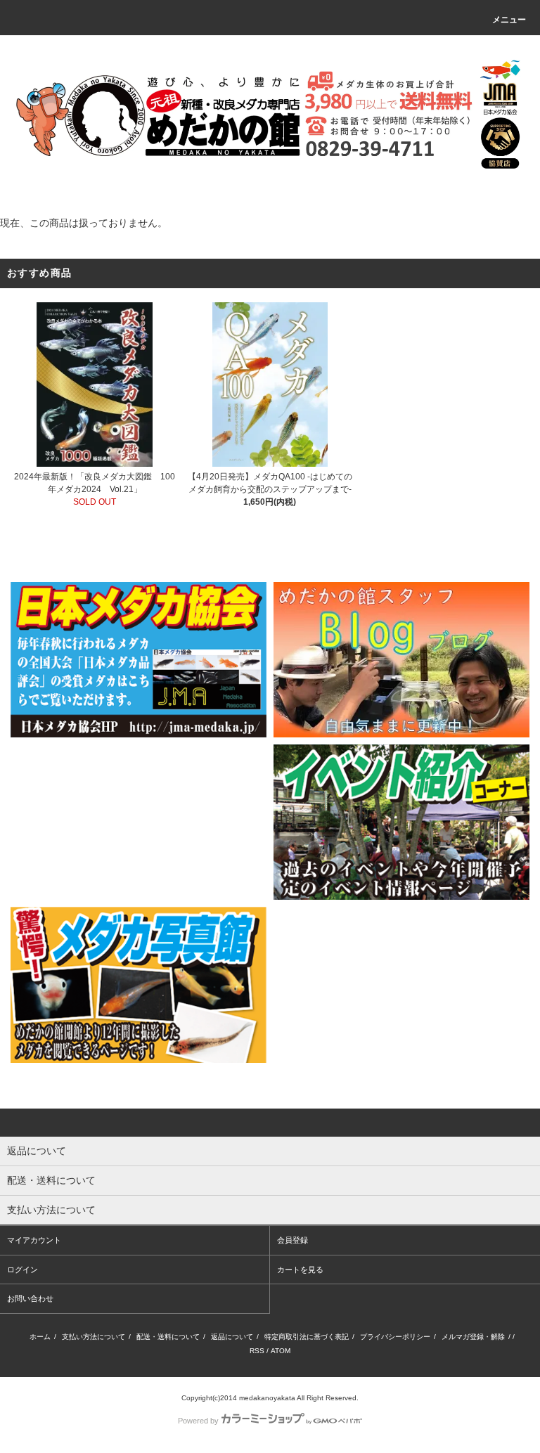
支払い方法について (93, 1337)
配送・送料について (168, 1337)
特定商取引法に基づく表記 (306, 1337)
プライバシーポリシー (395, 1337)
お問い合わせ (30, 1298)
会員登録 (292, 1240)
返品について (232, 1337)
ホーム (40, 1337)
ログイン (22, 1269)
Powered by (198, 1420)
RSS (257, 1351)
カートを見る (300, 1269)
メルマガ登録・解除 (473, 1337)
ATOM (280, 1351)
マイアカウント (34, 1240)
